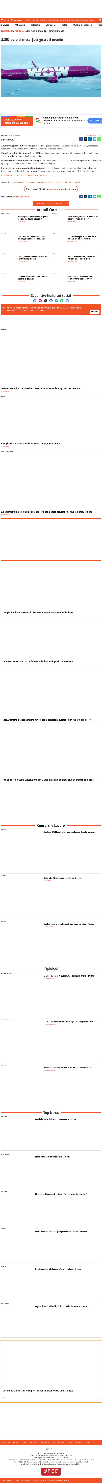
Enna (67, 20)
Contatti (16, 1480)
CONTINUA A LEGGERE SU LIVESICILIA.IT (51, 204)
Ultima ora (40, 25)
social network (67, 182)
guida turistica (41, 182)
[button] (3, 1398)
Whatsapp (10, 25)
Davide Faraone (49, 978)
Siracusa (85, 20)
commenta (54, 189)
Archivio (19, 31)
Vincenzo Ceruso (50, 1070)
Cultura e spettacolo (72, 25)
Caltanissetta (59, 20)
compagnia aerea (17, 182)
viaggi (77, 182)
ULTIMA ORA (30, 20)
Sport (90, 25)
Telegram (25, 25)
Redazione (22, 221)
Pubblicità (25, 1480)
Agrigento (51, 20)
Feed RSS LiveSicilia (39, 1480)
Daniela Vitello (16, 136)
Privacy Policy (6, 1480)
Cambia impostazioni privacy (59, 1480)
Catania (44, 20)
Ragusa (78, 20)
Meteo (54, 25)
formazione (30, 182)
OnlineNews (6, 391)
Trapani (91, 20)
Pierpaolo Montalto (50, 1024)
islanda (51, 182)
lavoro (58, 182)
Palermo (38, 20)
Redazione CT (23, 261)
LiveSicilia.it (7, 31)
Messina (72, 20)
